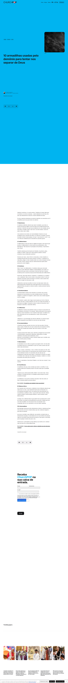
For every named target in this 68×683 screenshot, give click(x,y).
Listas (12, 39)
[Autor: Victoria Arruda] (5, 658)
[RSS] (57, 2)
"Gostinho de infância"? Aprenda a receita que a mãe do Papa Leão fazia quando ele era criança (8, 672)
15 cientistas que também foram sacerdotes (34, 383)
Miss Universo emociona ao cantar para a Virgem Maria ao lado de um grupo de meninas (58, 672)
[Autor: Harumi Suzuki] (29, 658)
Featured (8, 39)
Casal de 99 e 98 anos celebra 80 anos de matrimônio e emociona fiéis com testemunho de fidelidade (46, 673)
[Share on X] (13, 106)
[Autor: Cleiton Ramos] (17, 658)
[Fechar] (67, 681)
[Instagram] (55, 2)
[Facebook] (52, 2)
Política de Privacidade (33, 497)
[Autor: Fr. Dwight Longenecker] (4, 93)
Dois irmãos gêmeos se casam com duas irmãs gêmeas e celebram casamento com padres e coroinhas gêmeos (21, 673)
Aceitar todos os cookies (60, 681)
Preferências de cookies (44, 681)
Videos (49, 2)
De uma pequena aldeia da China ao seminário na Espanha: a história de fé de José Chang (33, 672)
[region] (34, 681)
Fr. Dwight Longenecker (9, 92)
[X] (53, 2)
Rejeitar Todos (52, 681)
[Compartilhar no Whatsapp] (9, 106)
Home (42, 2)
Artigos (45, 2)
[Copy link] (16, 106)
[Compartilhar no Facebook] (5, 106)
